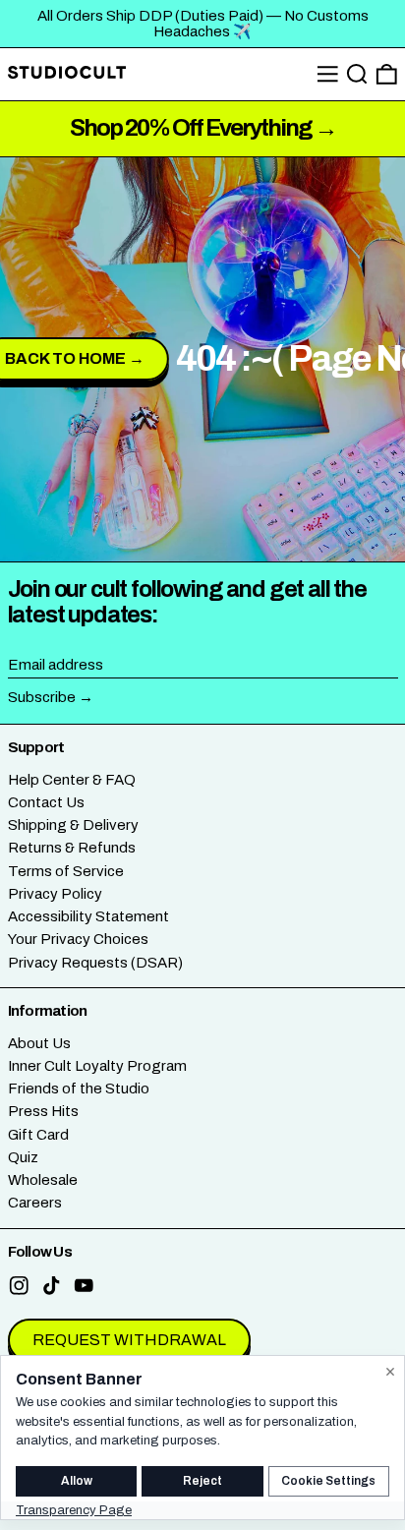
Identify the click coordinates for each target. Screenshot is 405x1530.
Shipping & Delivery (73, 825)
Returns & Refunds (72, 847)
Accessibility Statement (88, 916)
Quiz (23, 1157)
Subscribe (42, 697)
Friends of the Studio (78, 1088)
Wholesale (43, 1180)
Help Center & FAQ (72, 780)
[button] (357, 74)
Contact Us (46, 802)
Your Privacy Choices (78, 939)
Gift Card (38, 1135)
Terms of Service (66, 871)
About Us (39, 1043)
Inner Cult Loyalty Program (97, 1066)
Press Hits (43, 1111)
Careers (35, 1202)
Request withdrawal (129, 1339)
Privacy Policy (55, 894)
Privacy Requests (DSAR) (95, 963)
